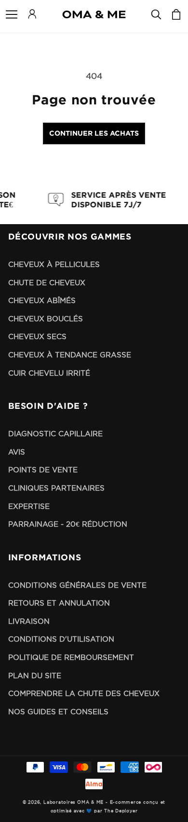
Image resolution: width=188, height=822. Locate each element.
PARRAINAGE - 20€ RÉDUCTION (67, 524)
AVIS (16, 452)
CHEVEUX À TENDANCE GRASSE (69, 355)
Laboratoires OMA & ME (73, 802)
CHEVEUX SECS (37, 336)
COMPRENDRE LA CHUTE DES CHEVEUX (84, 693)
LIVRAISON (29, 621)
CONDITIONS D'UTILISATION (61, 639)
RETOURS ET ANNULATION (59, 603)
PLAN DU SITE (34, 675)
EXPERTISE (29, 506)
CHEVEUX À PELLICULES (54, 264)
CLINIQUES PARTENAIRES (56, 488)
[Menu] (11, 14)
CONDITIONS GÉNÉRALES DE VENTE (77, 585)
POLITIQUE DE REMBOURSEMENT (71, 657)
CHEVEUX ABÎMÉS (42, 300)
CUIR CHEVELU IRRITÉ (49, 373)
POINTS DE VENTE (43, 470)
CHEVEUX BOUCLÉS (45, 319)
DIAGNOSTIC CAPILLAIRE (55, 434)
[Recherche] (156, 14)
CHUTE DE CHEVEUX (46, 282)
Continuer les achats (94, 133)
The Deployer (120, 811)
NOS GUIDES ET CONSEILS (58, 712)
